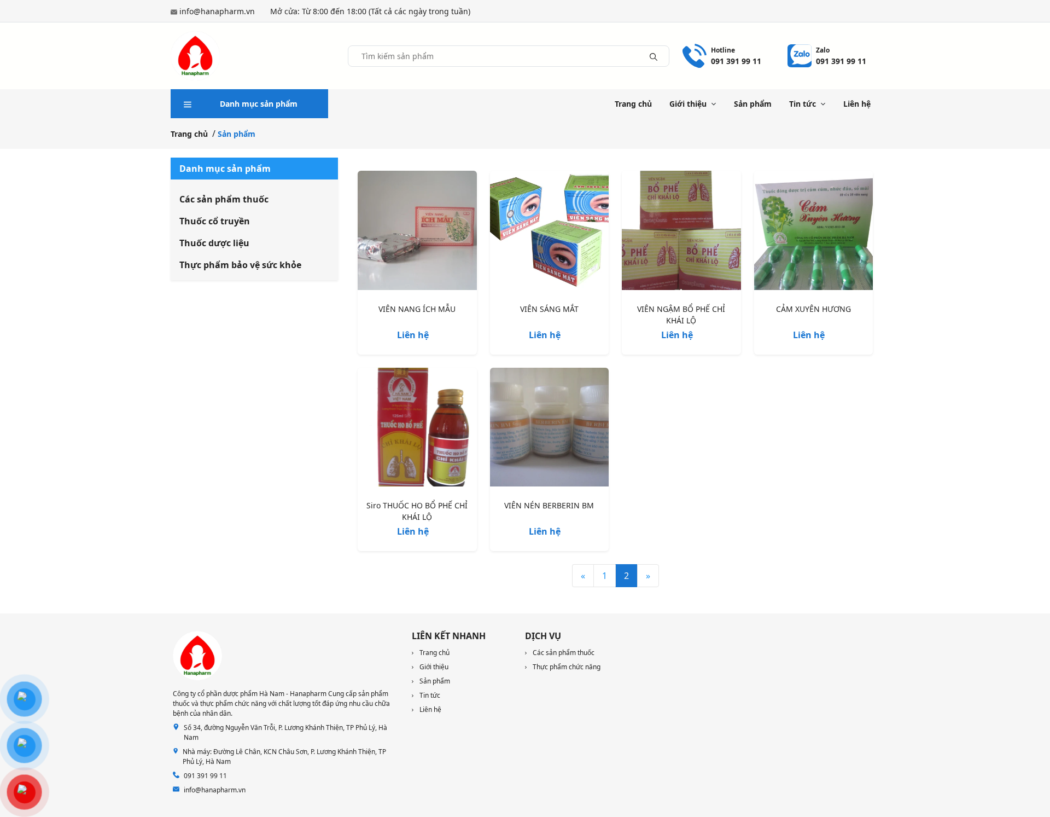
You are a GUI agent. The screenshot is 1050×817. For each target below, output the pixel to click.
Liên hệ (857, 103)
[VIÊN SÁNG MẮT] (549, 232)
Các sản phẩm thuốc (224, 199)
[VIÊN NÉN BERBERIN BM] (549, 429)
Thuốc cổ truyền (214, 221)
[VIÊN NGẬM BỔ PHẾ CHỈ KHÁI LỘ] (681, 232)
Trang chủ (633, 103)
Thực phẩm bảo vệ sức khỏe (240, 265)
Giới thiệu (688, 103)
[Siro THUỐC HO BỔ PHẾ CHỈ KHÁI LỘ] (417, 429)
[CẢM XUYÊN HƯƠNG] (813, 232)
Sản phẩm (753, 103)
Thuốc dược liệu (214, 243)
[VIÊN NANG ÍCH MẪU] (417, 232)
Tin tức (802, 103)
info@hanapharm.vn (217, 11)
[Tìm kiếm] (653, 56)
